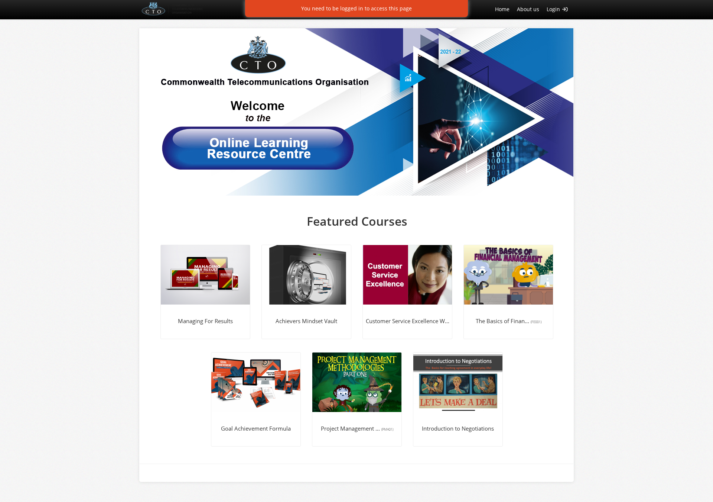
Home (502, 9)
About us (528, 9)
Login (554, 9)
